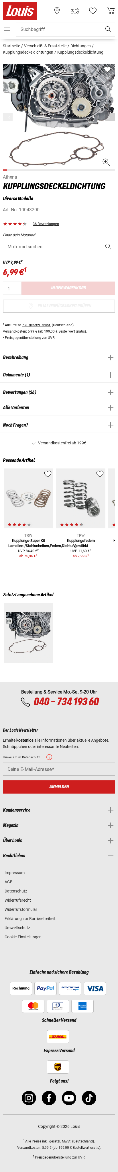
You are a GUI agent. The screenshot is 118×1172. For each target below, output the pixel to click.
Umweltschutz (17, 927)
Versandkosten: (15, 331)
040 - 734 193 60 (66, 702)
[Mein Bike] (74, 11)
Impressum (15, 872)
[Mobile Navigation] (7, 29)
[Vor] (110, 117)
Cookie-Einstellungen (23, 937)
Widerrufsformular (21, 909)
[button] (108, 29)
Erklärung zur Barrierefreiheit (30, 918)
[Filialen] (57, 11)
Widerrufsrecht (18, 900)
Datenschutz (16, 891)
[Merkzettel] (92, 11)
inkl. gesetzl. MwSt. (36, 325)
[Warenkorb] (111, 11)
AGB (9, 882)
